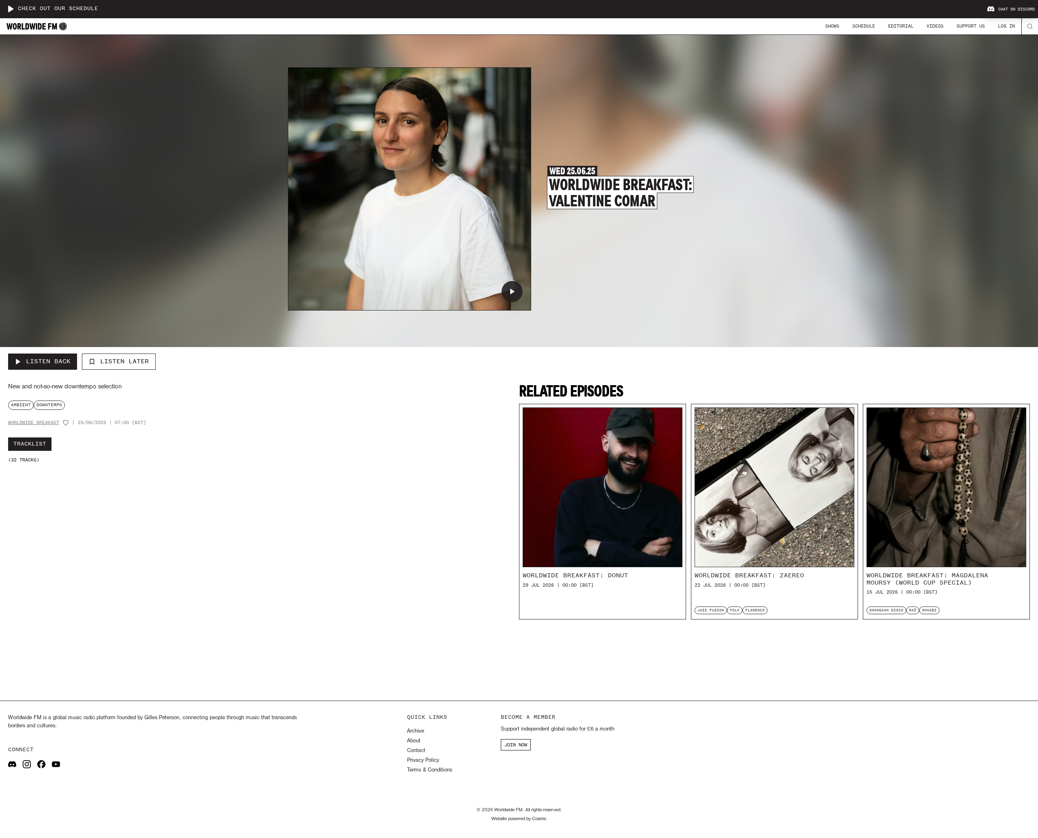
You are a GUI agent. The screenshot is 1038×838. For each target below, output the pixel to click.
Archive (415, 731)
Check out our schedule (58, 9)
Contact (416, 750)
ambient (21, 404)
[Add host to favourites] (65, 423)
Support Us (971, 26)
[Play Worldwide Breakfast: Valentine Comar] (512, 291)
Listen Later (124, 361)
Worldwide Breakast (33, 422)
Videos (935, 26)
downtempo (49, 404)
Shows (832, 26)
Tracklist (29, 444)
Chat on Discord (1016, 9)
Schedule (863, 26)
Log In (1006, 26)
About (413, 741)
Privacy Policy (423, 760)
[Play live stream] (10, 9)
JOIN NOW (515, 745)
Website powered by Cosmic (519, 819)
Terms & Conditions (429, 770)
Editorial (901, 26)
